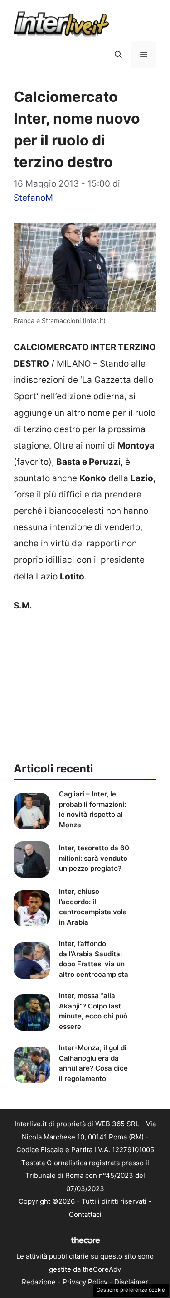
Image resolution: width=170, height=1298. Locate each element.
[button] (118, 54)
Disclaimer (131, 1282)
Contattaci (85, 1214)
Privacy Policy (85, 1282)
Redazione (39, 1282)
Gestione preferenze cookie (131, 1290)
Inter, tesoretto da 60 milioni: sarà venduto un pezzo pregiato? (94, 858)
